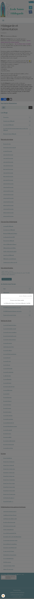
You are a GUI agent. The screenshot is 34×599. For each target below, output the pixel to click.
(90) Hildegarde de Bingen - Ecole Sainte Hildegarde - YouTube (17, 303)
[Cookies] (3, 596)
